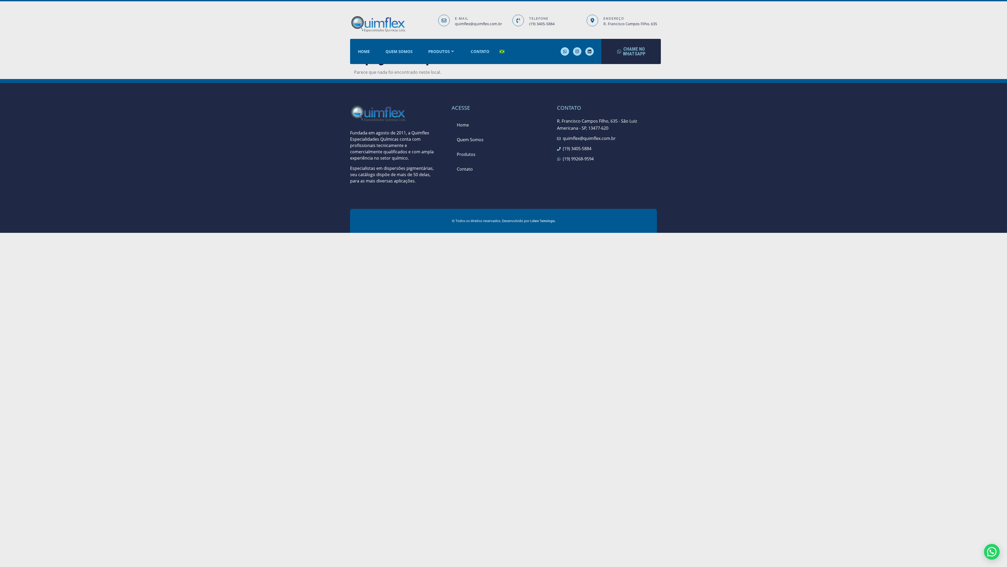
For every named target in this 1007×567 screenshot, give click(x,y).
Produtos (439, 51)
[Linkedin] (589, 51)
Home (364, 51)
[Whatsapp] (565, 51)
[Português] (457, 181)
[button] (992, 552)
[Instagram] (577, 51)
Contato (480, 51)
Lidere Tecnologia (542, 221)
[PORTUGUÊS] (502, 51)
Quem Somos (399, 51)
